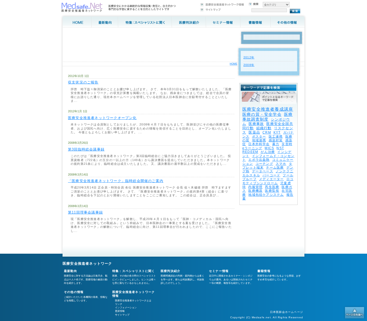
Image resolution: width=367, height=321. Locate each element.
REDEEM (250, 152)
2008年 (248, 65)
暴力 (275, 144)
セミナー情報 (219, 271)
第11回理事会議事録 (85, 212)
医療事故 (256, 124)
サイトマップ (122, 314)
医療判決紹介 (170, 271)
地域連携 (259, 140)
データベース (262, 171)
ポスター (259, 136)
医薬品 (254, 132)
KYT (277, 132)
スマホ (281, 164)
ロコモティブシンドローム (267, 181)
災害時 (287, 144)
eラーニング (252, 148)
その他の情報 (74, 292)
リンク (118, 304)
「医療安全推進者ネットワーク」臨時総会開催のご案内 (115, 181)
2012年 (248, 57)
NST (280, 148)
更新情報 (120, 311)
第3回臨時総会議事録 (86, 149)
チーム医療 (275, 167)
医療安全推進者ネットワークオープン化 (102, 118)
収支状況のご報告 (83, 82)
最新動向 (70, 271)
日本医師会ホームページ (286, 311)
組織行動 (264, 128)
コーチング (264, 164)
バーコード (271, 175)
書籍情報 (264, 271)
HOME (233, 63)
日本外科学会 (258, 144)
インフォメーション (126, 307)
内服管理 (255, 187)
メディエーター (271, 179)
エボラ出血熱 (258, 160)
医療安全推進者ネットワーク (87, 263)
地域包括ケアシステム (266, 195)
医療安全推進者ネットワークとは (133, 300)
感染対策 (276, 140)
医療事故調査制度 (267, 116)
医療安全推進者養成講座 (267, 109)
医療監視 (272, 191)
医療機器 (255, 191)
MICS (269, 148)
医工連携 (276, 136)
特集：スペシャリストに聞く (133, 271)
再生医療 (272, 187)
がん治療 (268, 152)
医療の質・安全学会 (262, 114)
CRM (266, 132)
